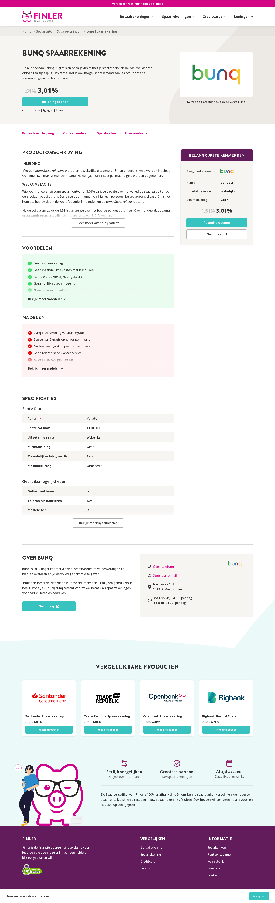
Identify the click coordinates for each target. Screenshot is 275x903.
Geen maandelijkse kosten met (64, 270)
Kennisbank (215, 861)
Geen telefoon (163, 566)
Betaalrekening (151, 847)
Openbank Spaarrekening (162, 716)
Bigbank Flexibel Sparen (220, 716)
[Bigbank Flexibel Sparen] (226, 698)
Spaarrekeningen (69, 31)
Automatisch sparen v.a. (58, 366)
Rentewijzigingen (219, 854)
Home (26, 31)
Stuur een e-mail (165, 575)
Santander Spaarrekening (44, 716)
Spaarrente (44, 31)
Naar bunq (214, 234)
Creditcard (147, 861)
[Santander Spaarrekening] (49, 698)
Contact (213, 875)
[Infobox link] (42, 17)
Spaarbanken (216, 847)
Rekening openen (55, 102)
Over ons (213, 868)
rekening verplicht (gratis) (59, 333)
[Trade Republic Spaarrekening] (108, 698)
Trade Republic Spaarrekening (107, 716)
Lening (145, 868)
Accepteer (259, 896)
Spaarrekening (150, 854)
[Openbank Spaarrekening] (167, 698)
